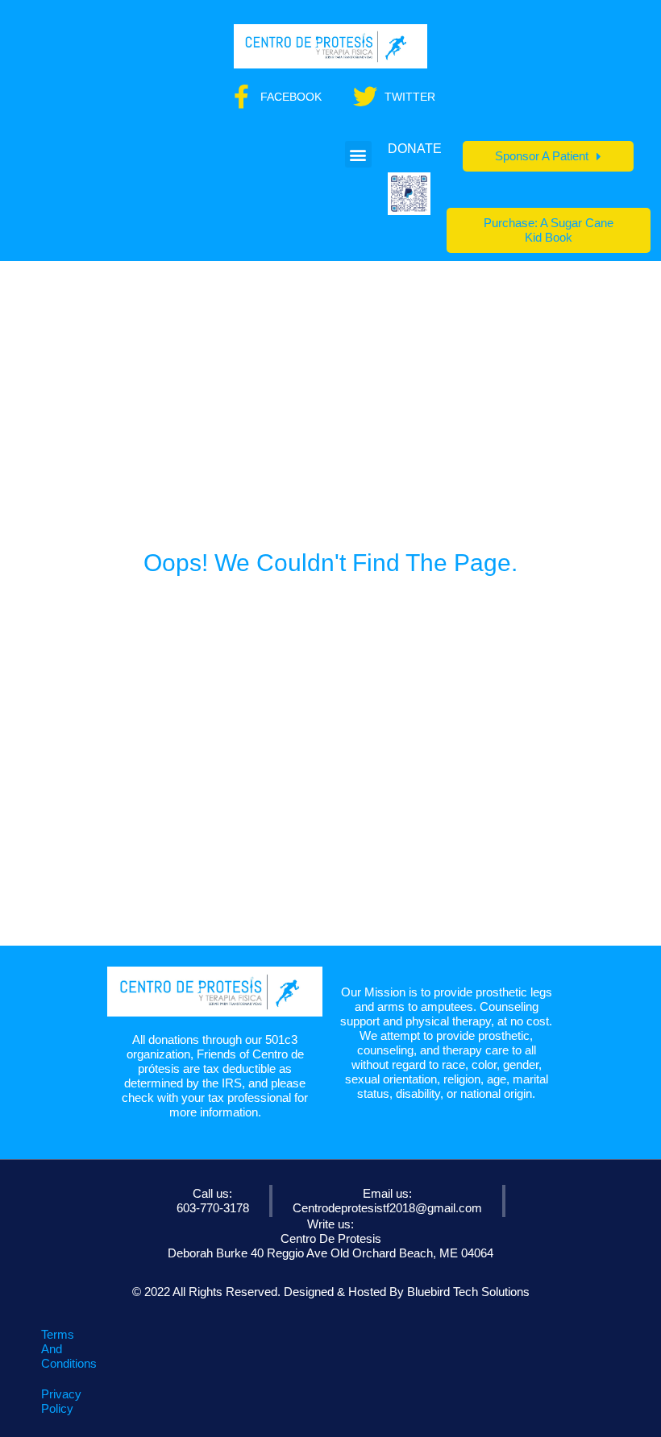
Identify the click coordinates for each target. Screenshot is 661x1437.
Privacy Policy (61, 1401)
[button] (358, 154)
